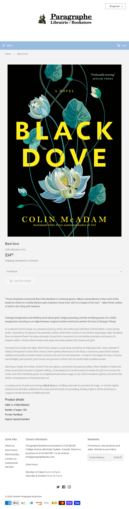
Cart (123, 45)
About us (9, 445)
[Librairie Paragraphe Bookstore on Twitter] (58, 487)
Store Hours (11, 450)
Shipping (9, 260)
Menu (10, 45)
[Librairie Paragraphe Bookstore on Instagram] (69, 487)
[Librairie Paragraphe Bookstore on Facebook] (64, 487)
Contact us (10, 458)
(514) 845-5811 (46, 453)
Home (8, 54)
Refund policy (12, 454)
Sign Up (118, 457)
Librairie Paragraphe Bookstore (27, 496)
